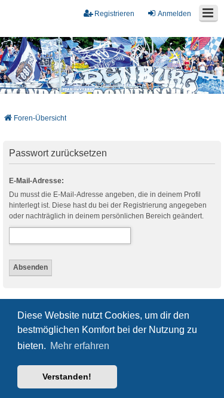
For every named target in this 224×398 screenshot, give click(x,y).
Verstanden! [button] (66, 376)
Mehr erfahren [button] (79, 346)
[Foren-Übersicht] (112, 65)
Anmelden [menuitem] (174, 14)
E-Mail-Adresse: (36, 181)
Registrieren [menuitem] (114, 14)
